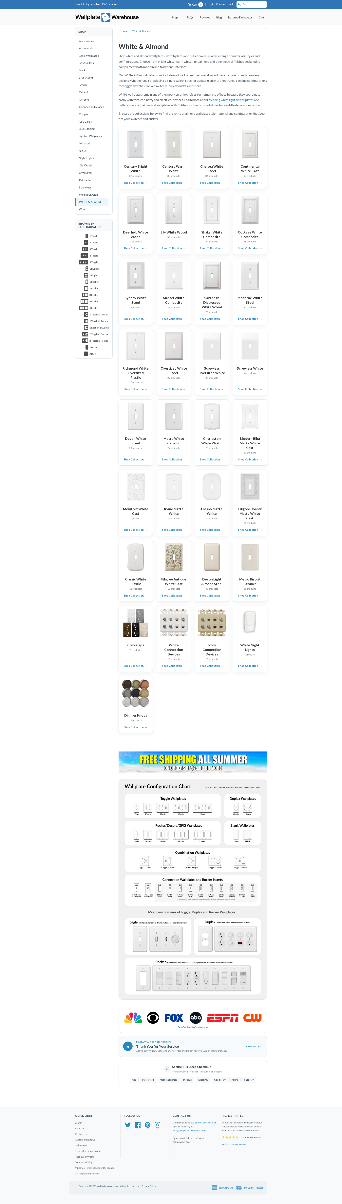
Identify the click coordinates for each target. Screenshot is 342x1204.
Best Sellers (86, 62)
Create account (224, 4)
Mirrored (84, 143)
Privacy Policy (149, 1186)
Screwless (85, 187)
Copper (83, 114)
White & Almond (90, 202)
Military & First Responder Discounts (94, 1167)
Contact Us (81, 1134)
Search (78, 1122)
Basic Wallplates (89, 55)
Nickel (82, 150)
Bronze (83, 84)
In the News (81, 1145)
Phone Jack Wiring (84, 1156)
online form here (204, 1122)
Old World (85, 165)
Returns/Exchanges (240, 17)
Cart (196, 4)
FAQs (190, 17)
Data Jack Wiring (83, 1162)
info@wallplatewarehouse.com (189, 1130)
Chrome (84, 99)
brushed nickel (209, 105)
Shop (174, 17)
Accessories (86, 41)
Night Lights (86, 158)
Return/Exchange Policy (87, 1150)
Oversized (85, 172)
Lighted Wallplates (90, 136)
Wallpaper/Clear (89, 194)
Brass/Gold (86, 77)
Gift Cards (85, 121)
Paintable (85, 180)
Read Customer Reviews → (236, 1144)
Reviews (205, 17)
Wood (82, 209)
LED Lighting (87, 128)
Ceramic (84, 92)
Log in (211, 4)
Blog (219, 17)
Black (82, 70)
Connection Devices (91, 107)
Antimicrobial (87, 48)
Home (125, 31)
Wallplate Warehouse (108, 1186)
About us (79, 1128)
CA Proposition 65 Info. (87, 1173)
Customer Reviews (85, 1139)
